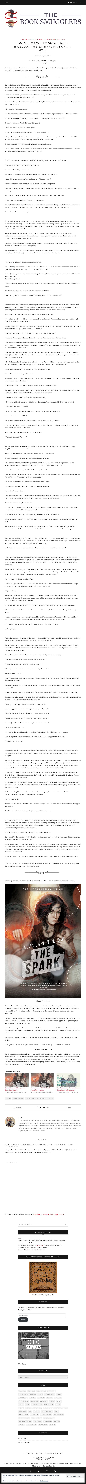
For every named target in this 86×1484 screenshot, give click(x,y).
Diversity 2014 (23, 1397)
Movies (58, 1404)
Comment (17, 1107)
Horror (52, 1401)
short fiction (40, 1245)
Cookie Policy (44, 1481)
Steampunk (37, 1421)
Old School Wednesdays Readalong (55, 1408)
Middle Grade (48, 1404)
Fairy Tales (41, 1397)
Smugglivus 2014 (49, 1418)
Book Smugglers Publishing (33, 39)
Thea (69, 1107)
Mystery (21, 1408)
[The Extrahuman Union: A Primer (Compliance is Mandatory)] (68, 1080)
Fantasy (49, 1397)
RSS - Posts (22, 1364)
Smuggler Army (23, 1414)
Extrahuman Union (32, 1098)
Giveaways (58, 1397)
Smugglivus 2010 (46, 1414)
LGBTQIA (21, 1404)
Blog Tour (31, 1391)
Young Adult (43, 1424)
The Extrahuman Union (56, 39)
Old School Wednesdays (34, 1408)
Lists (27, 1404)
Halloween (34, 1401)
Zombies (52, 1424)
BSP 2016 (8, 1098)
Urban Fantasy (31, 1424)
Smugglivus (34, 1414)
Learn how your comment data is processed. (48, 1214)
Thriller (57, 1421)
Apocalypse (22, 1391)
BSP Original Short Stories (27, 1394)
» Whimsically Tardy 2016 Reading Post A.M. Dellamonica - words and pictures (39, 1144)
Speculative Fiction (25, 1421)
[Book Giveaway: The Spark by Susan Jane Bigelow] (17, 1080)
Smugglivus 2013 (36, 1418)
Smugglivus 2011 (59, 1414)
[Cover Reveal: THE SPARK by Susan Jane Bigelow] (42, 1080)
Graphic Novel (23, 1401)
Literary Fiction (37, 1404)
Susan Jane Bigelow (46, 1098)
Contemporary (50, 1394)
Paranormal (23, 1411)
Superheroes (47, 1421)
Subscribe (23, 1320)
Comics (40, 1394)
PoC (30, 1411)
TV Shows (22, 1424)
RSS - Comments (24, 1442)
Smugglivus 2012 (24, 1418)
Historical (43, 1401)
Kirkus (59, 1401)
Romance (37, 1411)
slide (56, 1411)
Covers (59, 1394)
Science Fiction (47, 1411)
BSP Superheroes (18, 1098)
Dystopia (32, 1397)
